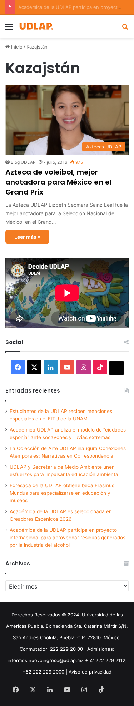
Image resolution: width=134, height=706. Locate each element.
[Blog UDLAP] (36, 26)
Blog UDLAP (23, 162)
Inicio (16, 47)
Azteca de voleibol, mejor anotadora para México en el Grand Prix (58, 182)
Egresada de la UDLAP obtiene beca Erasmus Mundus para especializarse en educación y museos (62, 493)
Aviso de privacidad (90, 672)
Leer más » (27, 237)
